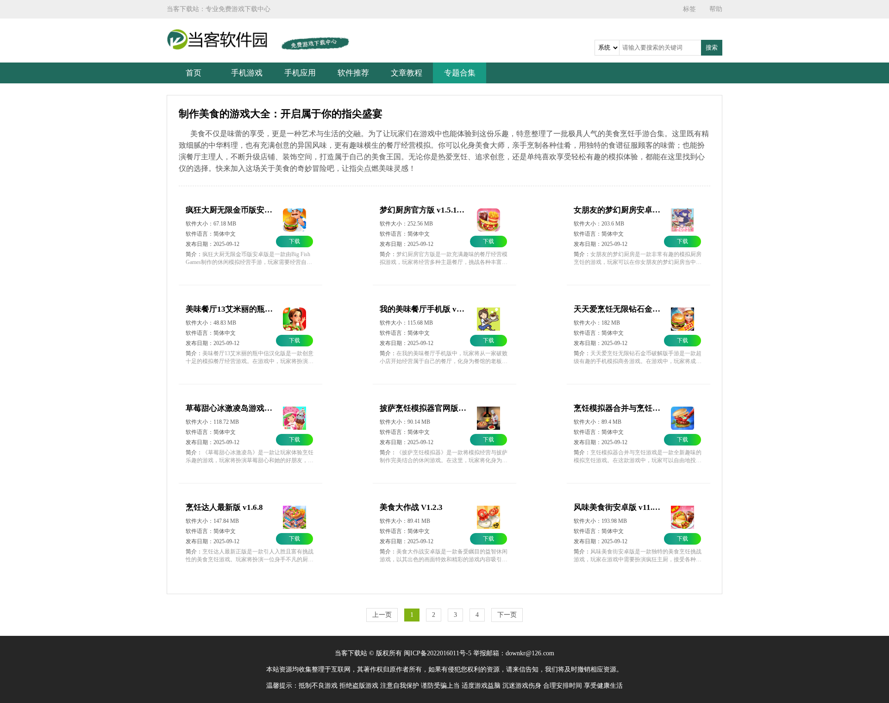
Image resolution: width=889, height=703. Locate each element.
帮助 (715, 9)
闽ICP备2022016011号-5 (437, 653)
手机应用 (300, 73)
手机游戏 (247, 73)
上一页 (382, 614)
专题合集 (460, 73)
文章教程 (406, 73)
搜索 (712, 47)
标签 (689, 9)
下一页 (507, 614)
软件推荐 (353, 73)
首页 (193, 73)
